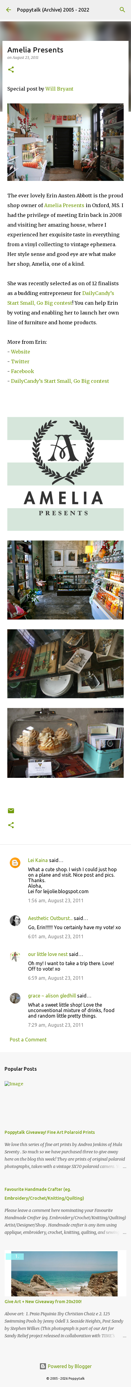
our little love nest (48, 954)
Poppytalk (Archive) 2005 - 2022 (53, 10)
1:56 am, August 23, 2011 (56, 900)
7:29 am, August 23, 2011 (56, 1025)
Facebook (22, 371)
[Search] (122, 9)
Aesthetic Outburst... (50, 918)
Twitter (20, 361)
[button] (11, 70)
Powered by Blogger (69, 1366)
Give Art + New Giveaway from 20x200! (43, 1301)
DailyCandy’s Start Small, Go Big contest (60, 381)
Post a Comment (28, 1039)
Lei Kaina (38, 860)
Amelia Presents (64, 205)
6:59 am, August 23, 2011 (56, 978)
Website (20, 352)
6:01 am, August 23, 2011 (56, 936)
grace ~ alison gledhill (52, 995)
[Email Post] (11, 813)
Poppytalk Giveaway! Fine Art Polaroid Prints (50, 1132)
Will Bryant (59, 89)
